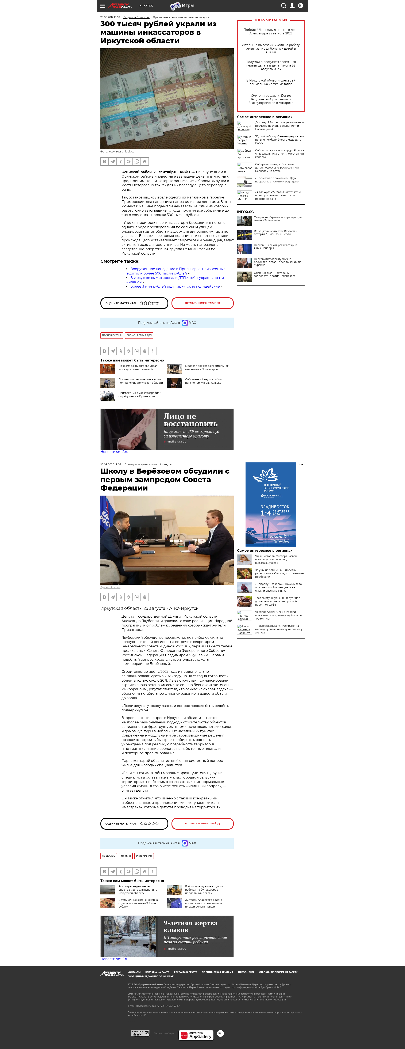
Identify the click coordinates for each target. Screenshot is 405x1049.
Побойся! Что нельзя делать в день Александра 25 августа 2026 (271, 31)
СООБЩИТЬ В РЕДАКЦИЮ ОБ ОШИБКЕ (151, 976)
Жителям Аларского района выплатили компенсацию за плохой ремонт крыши (204, 903)
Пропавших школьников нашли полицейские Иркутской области (141, 381)
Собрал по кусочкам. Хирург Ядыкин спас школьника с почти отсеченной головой (279, 154)
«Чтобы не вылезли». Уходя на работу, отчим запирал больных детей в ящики (271, 48)
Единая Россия (110, 587)
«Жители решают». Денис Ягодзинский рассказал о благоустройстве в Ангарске (270, 99)
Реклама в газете (185, 972)
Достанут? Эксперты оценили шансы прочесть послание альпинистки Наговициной (279, 126)
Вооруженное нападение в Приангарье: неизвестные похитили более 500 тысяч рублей (176, 271)
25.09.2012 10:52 (110, 17)
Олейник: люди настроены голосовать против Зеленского (275, 274)
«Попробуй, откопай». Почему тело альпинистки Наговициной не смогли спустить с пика (278, 587)
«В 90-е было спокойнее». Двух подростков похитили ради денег (277, 180)
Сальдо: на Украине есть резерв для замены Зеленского (278, 219)
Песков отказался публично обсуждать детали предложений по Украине (277, 262)
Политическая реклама (217, 972)
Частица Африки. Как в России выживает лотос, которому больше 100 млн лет (278, 615)
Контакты (134, 972)
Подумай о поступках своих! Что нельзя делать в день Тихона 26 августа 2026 (271, 65)
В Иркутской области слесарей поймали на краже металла (271, 82)
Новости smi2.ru (114, 452)
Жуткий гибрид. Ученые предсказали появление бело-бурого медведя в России (279, 140)
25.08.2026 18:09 (110, 464)
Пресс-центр (246, 972)
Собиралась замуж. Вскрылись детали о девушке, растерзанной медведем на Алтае (277, 168)
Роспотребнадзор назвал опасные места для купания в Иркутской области (138, 890)
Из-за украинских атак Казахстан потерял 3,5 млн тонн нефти (275, 233)
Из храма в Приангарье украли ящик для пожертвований (139, 367)
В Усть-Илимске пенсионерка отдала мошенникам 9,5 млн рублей (138, 903)
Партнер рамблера (164, 1033)
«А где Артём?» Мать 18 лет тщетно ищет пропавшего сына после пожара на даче (278, 195)
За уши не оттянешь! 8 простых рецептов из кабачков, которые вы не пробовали (279, 573)
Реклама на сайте (157, 972)
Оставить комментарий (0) (202, 303)
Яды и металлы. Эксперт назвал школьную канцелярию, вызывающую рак (276, 559)
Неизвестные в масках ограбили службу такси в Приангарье (140, 394)
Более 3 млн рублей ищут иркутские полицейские (175, 286)
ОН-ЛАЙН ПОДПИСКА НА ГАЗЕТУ (278, 972)
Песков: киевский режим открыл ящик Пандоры (275, 247)
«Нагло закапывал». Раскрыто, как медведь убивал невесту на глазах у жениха (278, 629)
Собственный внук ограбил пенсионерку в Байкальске (203, 381)
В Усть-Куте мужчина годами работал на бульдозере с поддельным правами (204, 890)
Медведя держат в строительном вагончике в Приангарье (207, 367)
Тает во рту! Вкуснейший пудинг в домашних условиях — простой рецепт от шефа (277, 601)
